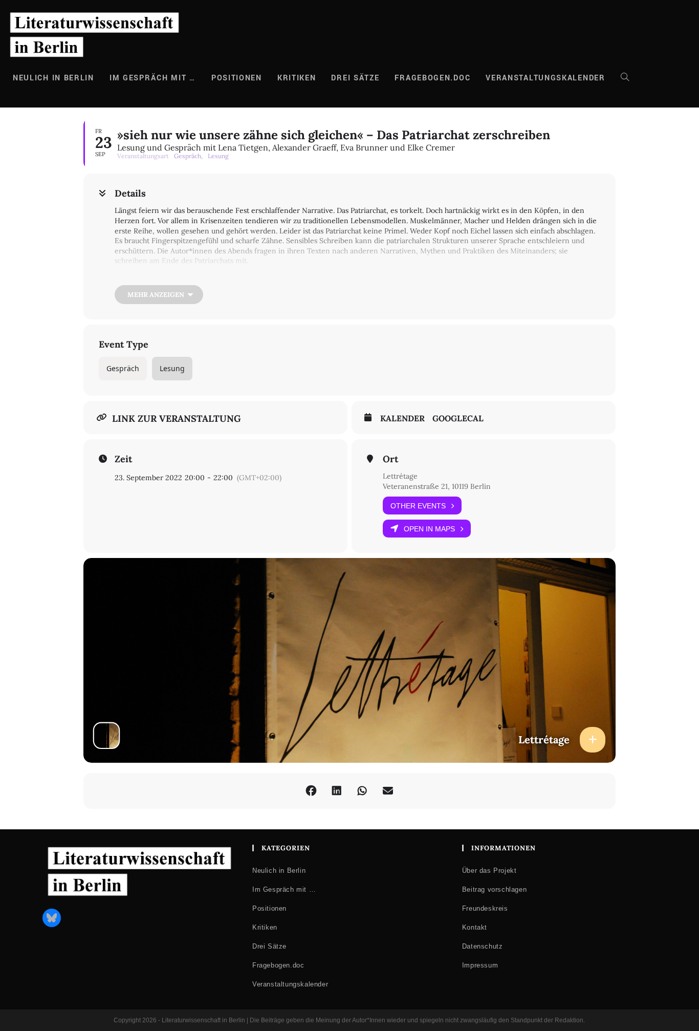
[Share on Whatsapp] (362, 791)
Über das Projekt (489, 870)
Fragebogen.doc (278, 965)
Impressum (480, 965)
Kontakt (474, 927)
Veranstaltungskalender (290, 984)
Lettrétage (400, 476)
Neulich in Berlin (278, 870)
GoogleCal (458, 418)
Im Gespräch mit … (284, 889)
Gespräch (122, 368)
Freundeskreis (485, 908)
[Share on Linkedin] (337, 791)
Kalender (402, 418)
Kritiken (264, 927)
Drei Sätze (269, 946)
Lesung (172, 368)
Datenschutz (482, 946)
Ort (390, 459)
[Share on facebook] (311, 791)
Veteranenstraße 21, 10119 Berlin (437, 486)
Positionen (269, 908)
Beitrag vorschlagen (494, 889)
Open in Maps (429, 529)
